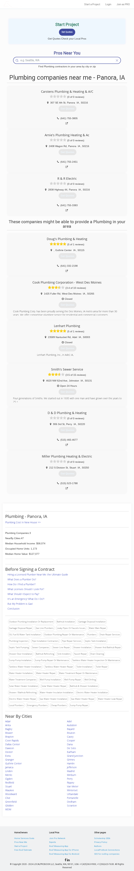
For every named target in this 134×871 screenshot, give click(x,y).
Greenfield (11, 801)
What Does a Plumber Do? (22, 579)
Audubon (72, 725)
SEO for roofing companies (106, 854)
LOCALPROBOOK (23, 4)
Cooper (71, 740)
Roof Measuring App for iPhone (64, 850)
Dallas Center (12, 744)
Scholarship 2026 (102, 838)
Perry (70, 778)
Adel (69, 721)
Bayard (70, 729)
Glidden (9, 805)
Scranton (72, 805)
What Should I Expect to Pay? (23, 594)
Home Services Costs (24, 838)
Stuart (8, 786)
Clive (7, 798)
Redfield (9, 782)
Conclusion (14, 608)
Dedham (71, 801)
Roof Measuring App (58, 846)
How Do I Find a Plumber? (22, 584)
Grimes (71, 759)
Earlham (71, 752)
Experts (52, 842)
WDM (8, 809)
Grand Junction (75, 755)
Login (108, 4)
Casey (70, 736)
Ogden (9, 778)
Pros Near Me (20, 842)
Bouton (71, 732)
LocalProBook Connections (107, 850)
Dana (70, 744)
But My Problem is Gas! (20, 603)
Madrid (71, 771)
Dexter (9, 752)
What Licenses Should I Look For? (26, 589)
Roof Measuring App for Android (64, 854)
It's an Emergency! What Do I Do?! (26, 598)
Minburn (71, 775)
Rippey (70, 782)
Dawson (9, 748)
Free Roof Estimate (23, 850)
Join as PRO (123, 4)
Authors (97, 846)
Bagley (8, 729)
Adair (8, 721)
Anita (8, 725)
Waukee (9, 790)
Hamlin (71, 763)
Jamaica (9, 767)
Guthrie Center (13, 763)
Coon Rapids (12, 740)
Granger (9, 759)
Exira (7, 755)
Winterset (72, 790)
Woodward (11, 794)
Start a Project (92, 4)
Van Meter (72, 786)
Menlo (8, 775)
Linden (9, 771)
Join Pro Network (57, 838)
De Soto (71, 748)
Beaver (9, 732)
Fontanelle (72, 798)
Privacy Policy (100, 842)
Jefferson (72, 767)
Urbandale (72, 794)
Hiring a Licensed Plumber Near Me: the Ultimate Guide (38, 574)
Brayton (9, 736)
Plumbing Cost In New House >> (23, 522)
